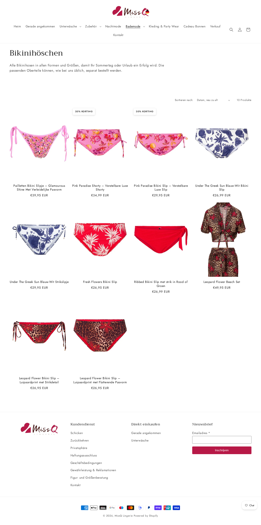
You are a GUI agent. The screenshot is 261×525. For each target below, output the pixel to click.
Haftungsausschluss (84, 455)
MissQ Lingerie (124, 516)
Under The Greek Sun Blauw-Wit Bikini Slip (221, 188)
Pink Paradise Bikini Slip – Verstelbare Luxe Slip (161, 188)
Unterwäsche (140, 440)
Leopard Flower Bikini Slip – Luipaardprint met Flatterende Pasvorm (100, 380)
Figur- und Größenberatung (89, 477)
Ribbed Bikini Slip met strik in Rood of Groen (161, 284)
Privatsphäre (79, 448)
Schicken (77, 433)
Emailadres (201, 433)
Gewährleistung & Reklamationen (93, 470)
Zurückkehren (80, 440)
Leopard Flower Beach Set (221, 282)
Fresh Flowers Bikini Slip (100, 282)
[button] (70, 26)
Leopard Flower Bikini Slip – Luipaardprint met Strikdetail (39, 380)
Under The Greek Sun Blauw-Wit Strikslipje (39, 282)
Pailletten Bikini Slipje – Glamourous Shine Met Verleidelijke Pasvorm (39, 188)
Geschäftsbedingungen (86, 463)
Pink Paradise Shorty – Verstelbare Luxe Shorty (100, 188)
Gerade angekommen (146, 433)
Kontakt (76, 485)
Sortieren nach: (184, 100)
